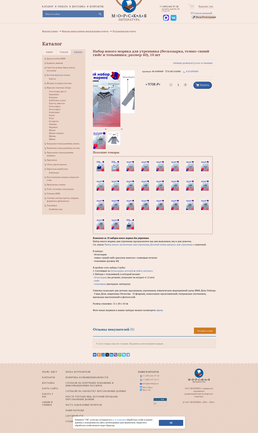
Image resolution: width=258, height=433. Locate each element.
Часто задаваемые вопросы (84, 404)
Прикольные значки (56, 184)
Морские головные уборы (59, 87)
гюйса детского (144, 270)
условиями (120, 419)
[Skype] (124, 355)
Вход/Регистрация (206, 17)
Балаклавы (54, 94)
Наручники (52, 160)
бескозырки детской (122, 270)
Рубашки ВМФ (53, 193)
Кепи (51, 118)
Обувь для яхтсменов (57, 164)
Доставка (79, 6)
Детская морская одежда (58, 75)
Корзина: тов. (206, 6)
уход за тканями (204, 62)
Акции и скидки (47, 403)
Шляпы (52, 139)
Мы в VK (147, 390)
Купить (204, 85)
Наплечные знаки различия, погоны (63, 148)
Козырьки (53, 121)
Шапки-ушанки (56, 133)
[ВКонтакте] (94, 355)
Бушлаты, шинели (55, 63)
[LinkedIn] (111, 355)
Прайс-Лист (49, 372)
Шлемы (52, 136)
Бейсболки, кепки (57, 100)
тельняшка (100, 283)
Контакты (97, 6)
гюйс (97, 280)
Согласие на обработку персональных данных (96, 391)
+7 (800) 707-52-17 (151, 379)
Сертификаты (74, 416)
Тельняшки (52, 205)
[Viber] (115, 355)
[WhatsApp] (120, 355)
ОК (171, 423)
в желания (174, 71)
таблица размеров (183, 62)
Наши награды (75, 410)
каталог (48, 6)
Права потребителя (78, 372)
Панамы (53, 124)
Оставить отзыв (205, 330)
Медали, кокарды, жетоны (59, 83)
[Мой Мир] (103, 355)
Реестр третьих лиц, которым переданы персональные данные (92, 398)
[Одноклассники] (99, 355)
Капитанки (54, 112)
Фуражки (53, 127)
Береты (52, 78)
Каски (52, 115)
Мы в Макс (148, 387)
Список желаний (202, 13)
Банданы (53, 97)
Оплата (63, 6)
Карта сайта (50, 388)
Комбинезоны (55, 209)
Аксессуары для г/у (57, 91)
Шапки (52, 130)
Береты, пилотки (57, 103)
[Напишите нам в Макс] (166, 18)
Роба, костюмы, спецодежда (60, 189)
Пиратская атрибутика (57, 169)
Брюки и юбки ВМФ (56, 58)
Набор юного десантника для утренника (127, 244)
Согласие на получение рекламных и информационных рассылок (89, 384)
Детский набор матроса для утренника (171, 244)
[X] (107, 355)
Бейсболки (54, 172)
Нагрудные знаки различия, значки (63, 143)
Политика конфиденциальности (87, 377)
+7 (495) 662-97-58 (169, 6)
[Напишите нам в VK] (173, 18)
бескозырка (100, 277)
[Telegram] (128, 355)
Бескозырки (54, 106)
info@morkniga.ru (151, 383)
